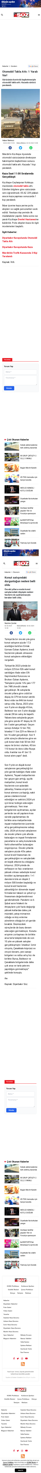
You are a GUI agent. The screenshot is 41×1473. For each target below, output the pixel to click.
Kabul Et (20, 1470)
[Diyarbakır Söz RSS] (23, 1364)
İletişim (20, 1293)
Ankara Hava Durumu (10, 1321)
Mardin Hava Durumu (10, 1331)
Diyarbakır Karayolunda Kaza (17, 247)
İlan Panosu (24, 1352)
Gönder (9, 388)
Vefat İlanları (24, 1342)
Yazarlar (6, 1314)
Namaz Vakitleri (25, 1338)
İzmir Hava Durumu (10, 1325)
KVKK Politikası (13, 1286)
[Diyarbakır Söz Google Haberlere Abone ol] (33, 66)
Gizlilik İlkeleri (13, 1290)
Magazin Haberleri (9, 1338)
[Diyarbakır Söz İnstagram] (22, 1358)
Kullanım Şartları (27, 1286)
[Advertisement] (20, 41)
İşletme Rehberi (26, 1345)
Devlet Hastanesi (26, 219)
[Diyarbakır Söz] (21, 15)
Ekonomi (16, 572)
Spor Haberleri (8, 1335)
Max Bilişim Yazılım (29, 1377)
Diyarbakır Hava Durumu (12, 1328)
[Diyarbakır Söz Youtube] (26, 1358)
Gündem (14, 66)
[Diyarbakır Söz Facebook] (14, 1358)
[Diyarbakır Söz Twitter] (18, 1358)
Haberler (5, 66)
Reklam (28, 1293)
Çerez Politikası (27, 1290)
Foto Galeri (7, 1307)
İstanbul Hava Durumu (11, 1318)
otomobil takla (21, 186)
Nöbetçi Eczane (25, 1335)
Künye (12, 1293)
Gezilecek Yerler (26, 1349)
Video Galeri (7, 1311)
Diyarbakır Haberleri (10, 1304)
